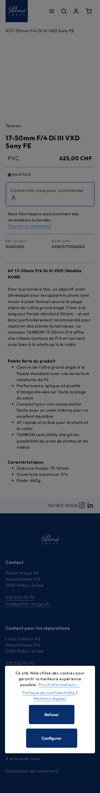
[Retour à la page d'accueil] (17, 11)
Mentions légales (50, 698)
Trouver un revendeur (30, 226)
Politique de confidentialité (48, 692)
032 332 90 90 (20, 663)
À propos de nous (23, 758)
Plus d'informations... (59, 684)
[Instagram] (82, 505)
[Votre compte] (76, 11)
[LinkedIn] (90, 505)
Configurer (52, 738)
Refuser (51, 714)
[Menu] (51, 11)
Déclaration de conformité (32, 771)
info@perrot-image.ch (28, 603)
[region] (50, 72)
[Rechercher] (63, 11)
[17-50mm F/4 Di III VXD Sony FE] (50, 72)
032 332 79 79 (20, 597)
